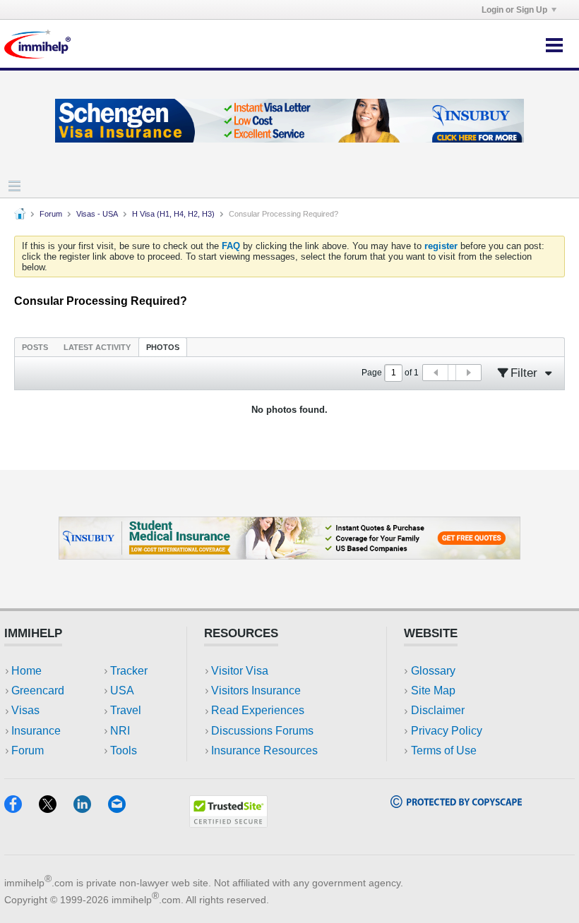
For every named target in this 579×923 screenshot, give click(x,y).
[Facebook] (21, 808)
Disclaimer (438, 710)
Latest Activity (97, 347)
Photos (162, 347)
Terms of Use (444, 750)
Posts (35, 347)
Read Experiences (257, 710)
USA (122, 690)
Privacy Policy (446, 731)
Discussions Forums (262, 731)
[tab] (35, 346)
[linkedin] (90, 808)
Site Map (433, 690)
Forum (51, 214)
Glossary (433, 671)
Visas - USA (97, 214)
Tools (123, 750)
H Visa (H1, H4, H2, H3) (173, 214)
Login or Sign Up (514, 10)
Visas (25, 710)
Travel (125, 710)
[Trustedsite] (228, 823)
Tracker (129, 671)
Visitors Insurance (256, 690)
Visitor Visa (239, 671)
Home (26, 671)
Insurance (36, 731)
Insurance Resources (264, 750)
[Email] (123, 808)
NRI (120, 731)
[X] (56, 808)
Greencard (37, 690)
